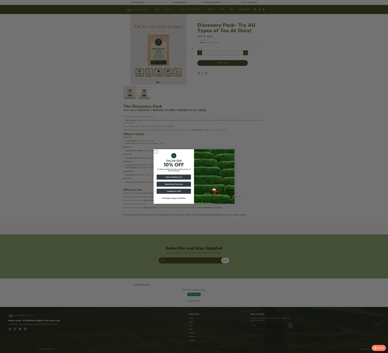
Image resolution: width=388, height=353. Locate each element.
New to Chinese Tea (174, 177)
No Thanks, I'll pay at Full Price (174, 198)
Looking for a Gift (174, 191)
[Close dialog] (156, 152)
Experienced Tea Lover (174, 184)
